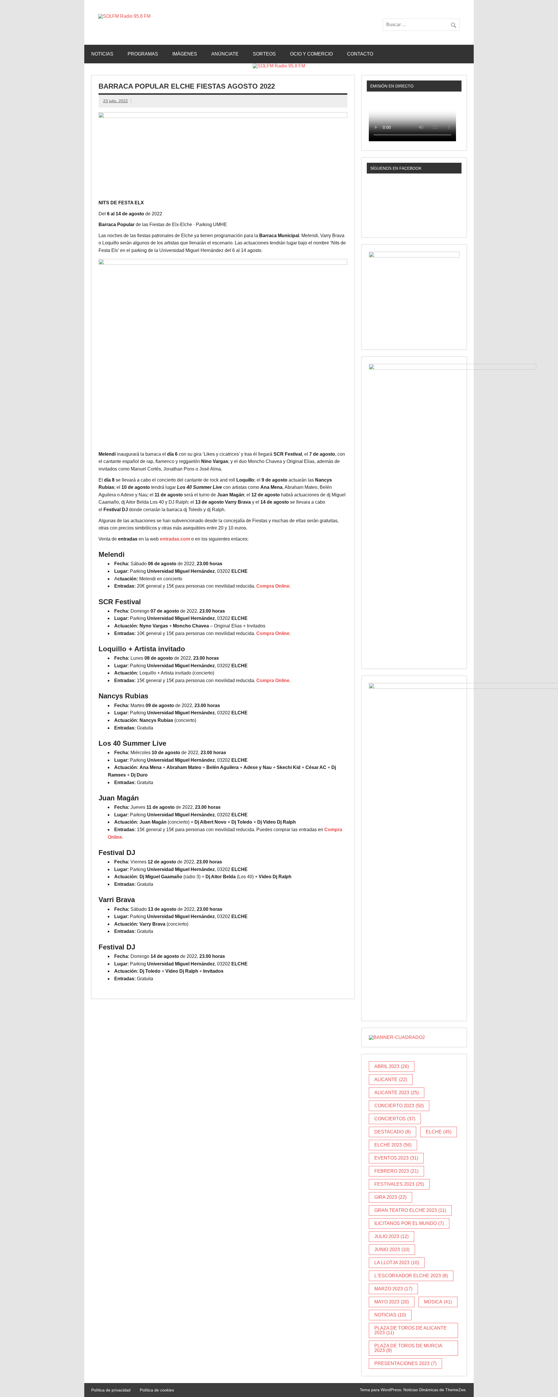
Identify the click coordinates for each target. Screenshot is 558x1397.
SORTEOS (264, 53)
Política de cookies (157, 1390)
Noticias (102, 53)
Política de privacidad (110, 1390)
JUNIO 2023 (391, 1249)
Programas (143, 53)
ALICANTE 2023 (396, 1092)
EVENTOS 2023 (396, 1157)
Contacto (360, 53)
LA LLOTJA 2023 (396, 1262)
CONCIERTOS (394, 1118)
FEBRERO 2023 (396, 1171)
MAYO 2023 (391, 1301)
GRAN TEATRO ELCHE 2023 (410, 1210)
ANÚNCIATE (225, 53)
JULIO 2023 (391, 1236)
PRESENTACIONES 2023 (405, 1363)
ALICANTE (390, 1079)
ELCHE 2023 (393, 1144)
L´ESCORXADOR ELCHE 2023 (411, 1275)
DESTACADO (392, 1131)
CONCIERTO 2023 (399, 1105)
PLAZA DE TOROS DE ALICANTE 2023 (410, 1330)
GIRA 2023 (390, 1197)
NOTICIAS (390, 1314)
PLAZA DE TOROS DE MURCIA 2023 (408, 1348)
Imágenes (184, 53)
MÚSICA (438, 1301)
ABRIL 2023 (391, 1066)
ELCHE (438, 1131)
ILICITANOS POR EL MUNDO (409, 1223)
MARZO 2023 (393, 1288)
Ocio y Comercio (311, 53)
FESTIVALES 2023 (399, 1184)
